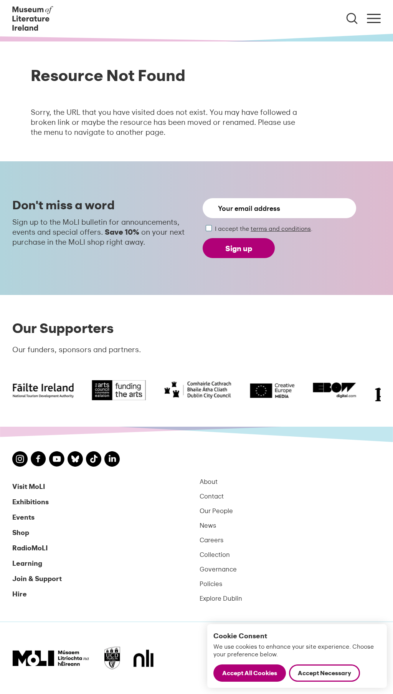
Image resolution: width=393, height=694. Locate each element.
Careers (211, 539)
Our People (216, 510)
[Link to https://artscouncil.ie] (114, 390)
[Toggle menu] (374, 18)
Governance (218, 568)
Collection (215, 554)
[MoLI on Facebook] (38, 459)
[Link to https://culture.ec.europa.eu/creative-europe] (268, 390)
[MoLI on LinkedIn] (112, 460)
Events (23, 517)
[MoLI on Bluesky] (75, 460)
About (209, 481)
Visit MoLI (28, 486)
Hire (19, 593)
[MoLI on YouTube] (56, 460)
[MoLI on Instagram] (20, 460)
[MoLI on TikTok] (93, 460)
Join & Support (37, 578)
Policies (211, 583)
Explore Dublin (221, 598)
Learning (27, 563)
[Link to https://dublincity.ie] (193, 390)
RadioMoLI (30, 547)
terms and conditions (281, 228)
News (208, 525)
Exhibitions (30, 501)
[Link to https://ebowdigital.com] (330, 390)
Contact (212, 495)
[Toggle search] (352, 18)
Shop (20, 532)
